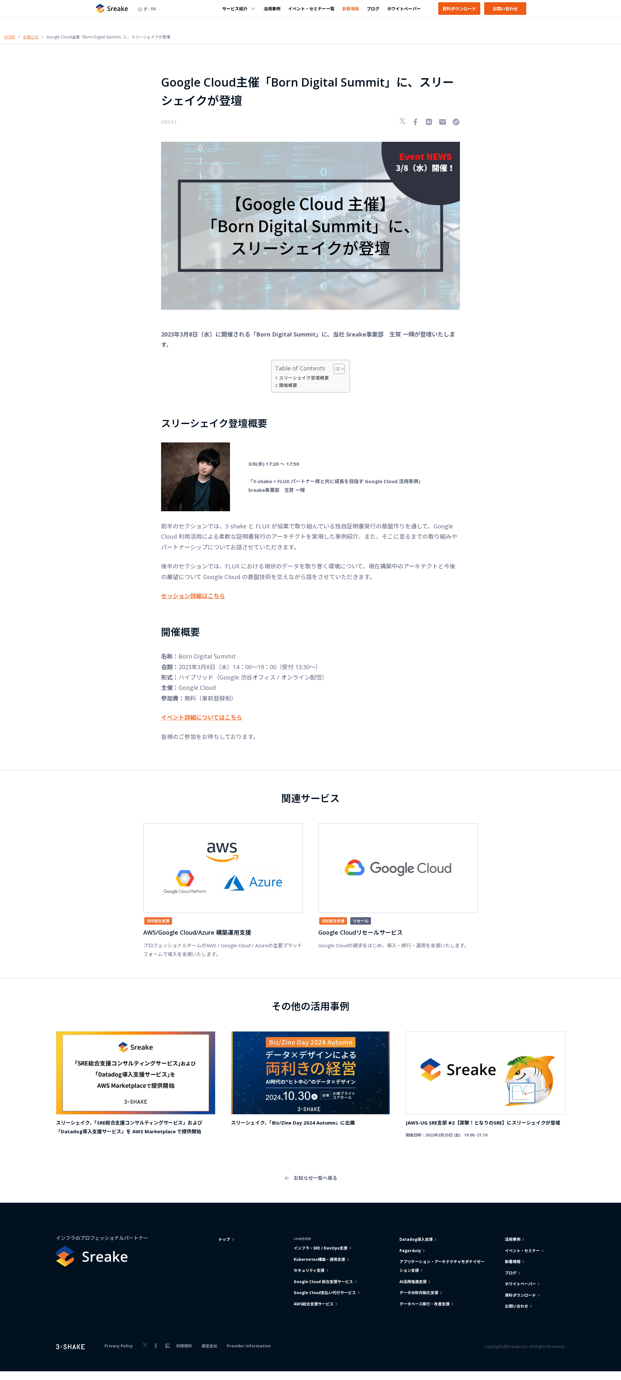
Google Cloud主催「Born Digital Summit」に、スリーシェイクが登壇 (108, 37)
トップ (224, 1239)
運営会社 (209, 1346)
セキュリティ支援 (309, 1270)
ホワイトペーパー (404, 8)
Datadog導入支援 (416, 1239)
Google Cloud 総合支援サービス (323, 1281)
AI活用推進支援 (413, 1281)
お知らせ (30, 37)
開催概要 (288, 385)
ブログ (373, 8)
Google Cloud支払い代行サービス (325, 1292)
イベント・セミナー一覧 (311, 8)
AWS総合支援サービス (313, 1304)
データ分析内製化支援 (418, 1292)
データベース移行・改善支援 (424, 1304)
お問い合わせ (505, 8)
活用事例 (272, 8)
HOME (9, 37)
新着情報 (350, 8)
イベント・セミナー (522, 1250)
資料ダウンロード (459, 8)
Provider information (249, 1346)
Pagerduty (410, 1250)
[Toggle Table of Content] (336, 368)
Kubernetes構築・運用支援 (319, 1259)
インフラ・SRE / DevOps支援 (320, 1248)
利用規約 (184, 1346)
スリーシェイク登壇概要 (304, 378)
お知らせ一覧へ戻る (315, 1178)
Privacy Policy (118, 1346)
